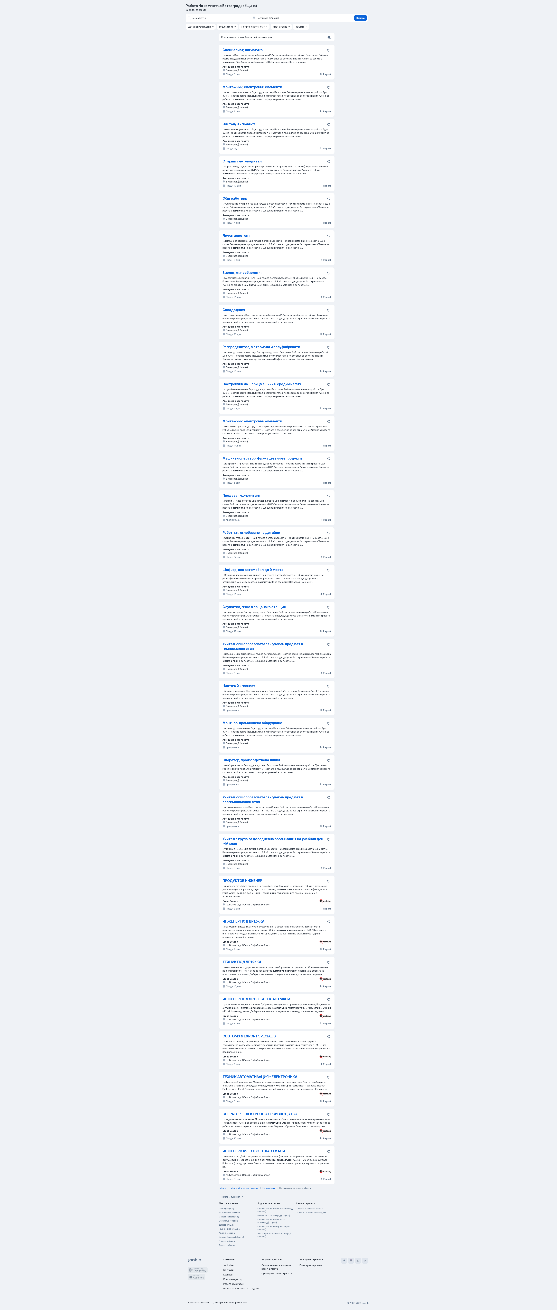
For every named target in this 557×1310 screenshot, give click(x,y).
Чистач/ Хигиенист (239, 124)
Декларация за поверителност (230, 1302)
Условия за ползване (199, 1302)
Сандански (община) (229, 1216)
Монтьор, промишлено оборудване (252, 723)
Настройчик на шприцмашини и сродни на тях (262, 384)
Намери (360, 18)
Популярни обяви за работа (309, 1208)
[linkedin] (365, 1261)
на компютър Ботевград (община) (273, 1215)
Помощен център (232, 1279)
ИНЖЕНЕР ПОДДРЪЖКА (243, 921)
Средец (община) (227, 1245)
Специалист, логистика (243, 50)
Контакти (228, 1270)
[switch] (330, 37)
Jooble (365, 1303)
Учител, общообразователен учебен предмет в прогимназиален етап (263, 799)
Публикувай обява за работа (277, 1273)
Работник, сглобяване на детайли (251, 532)
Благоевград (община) (229, 1212)
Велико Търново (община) (231, 1237)
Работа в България (233, 1283)
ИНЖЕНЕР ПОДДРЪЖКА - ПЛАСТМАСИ (256, 999)
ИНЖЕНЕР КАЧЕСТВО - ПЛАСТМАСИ (254, 1151)
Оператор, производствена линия (251, 760)
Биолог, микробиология (243, 273)
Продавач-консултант (242, 495)
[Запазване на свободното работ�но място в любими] (329, 644)
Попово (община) (227, 1241)
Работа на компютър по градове (241, 1288)
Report (327, 74)
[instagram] (351, 1261)
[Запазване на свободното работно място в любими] (329, 50)
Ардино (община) (227, 1233)
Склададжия (234, 310)
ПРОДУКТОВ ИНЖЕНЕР (242, 881)
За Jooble (228, 1265)
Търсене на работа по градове (311, 1212)
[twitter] (358, 1261)
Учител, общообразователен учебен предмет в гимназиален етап (263, 646)
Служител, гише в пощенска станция (254, 607)
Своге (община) (226, 1208)
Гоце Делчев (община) (229, 1229)
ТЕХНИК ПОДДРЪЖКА (242, 962)
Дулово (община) (227, 1225)
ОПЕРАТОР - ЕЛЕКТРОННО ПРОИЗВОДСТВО (260, 1114)
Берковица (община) (228, 1220)
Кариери (228, 1274)
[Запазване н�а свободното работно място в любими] (329, 496)
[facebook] (344, 1261)
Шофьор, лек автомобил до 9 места (253, 570)
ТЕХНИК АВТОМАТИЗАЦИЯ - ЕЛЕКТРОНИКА (260, 1077)
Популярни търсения (230, 1197)
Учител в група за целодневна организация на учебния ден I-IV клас (273, 841)
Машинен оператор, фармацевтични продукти (262, 458)
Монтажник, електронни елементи (252, 87)
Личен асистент (236, 235)
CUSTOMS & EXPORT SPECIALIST (250, 1036)
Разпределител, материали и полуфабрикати (261, 347)
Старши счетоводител (242, 161)
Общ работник (235, 198)
